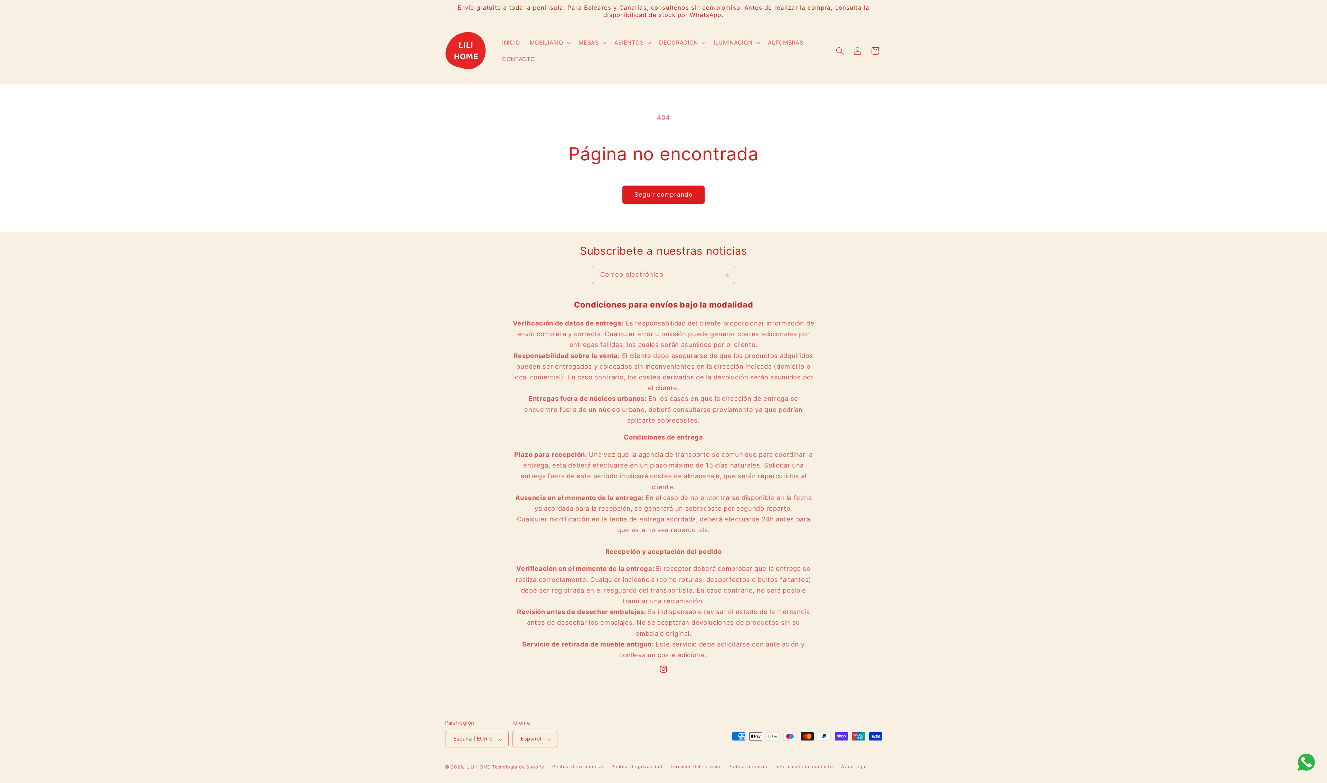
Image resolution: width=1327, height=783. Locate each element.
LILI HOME (478, 767)
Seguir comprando (663, 194)
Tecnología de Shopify (518, 767)
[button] (549, 43)
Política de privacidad (636, 766)
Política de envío (748, 766)
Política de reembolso (577, 766)
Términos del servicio (695, 766)
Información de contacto (804, 766)
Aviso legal (854, 766)
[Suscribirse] (726, 275)
